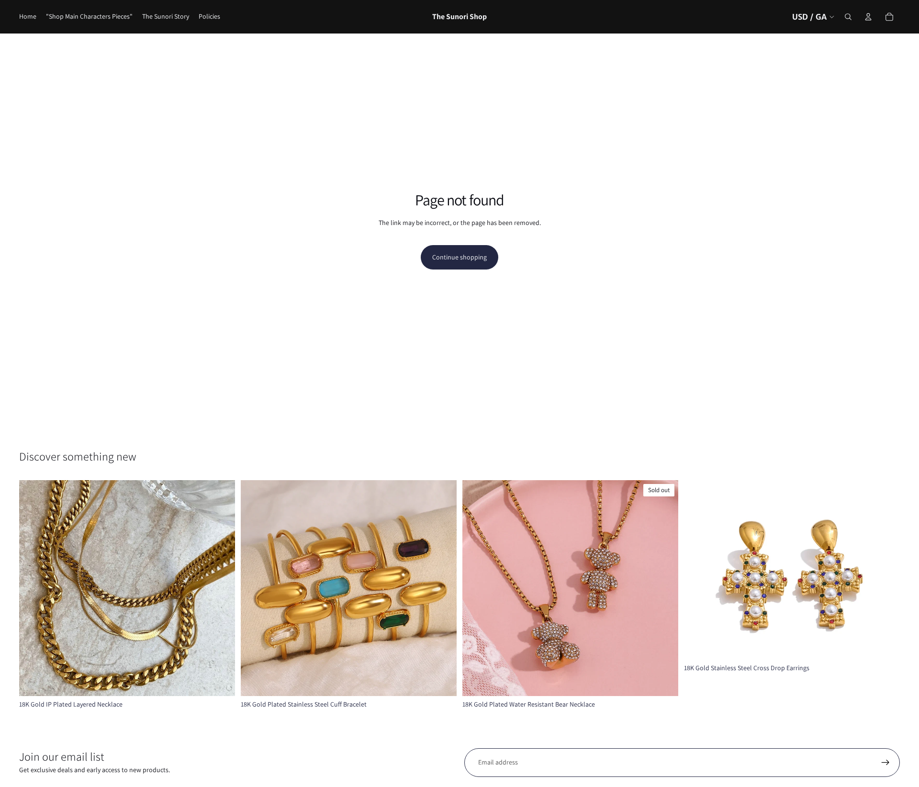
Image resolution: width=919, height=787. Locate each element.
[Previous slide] (33, 587)
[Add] (885, 644)
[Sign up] (885, 763)
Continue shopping (459, 257)
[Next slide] (220, 587)
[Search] (848, 16)
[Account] (868, 16)
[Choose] (220, 681)
